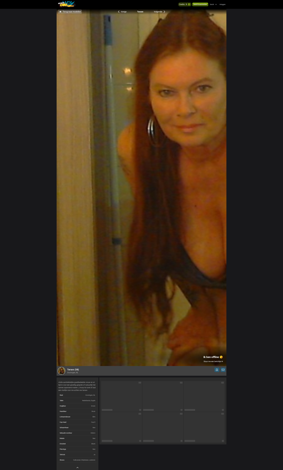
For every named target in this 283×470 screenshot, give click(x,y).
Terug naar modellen (72, 11)
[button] (213, 4)
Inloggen (223, 4)
